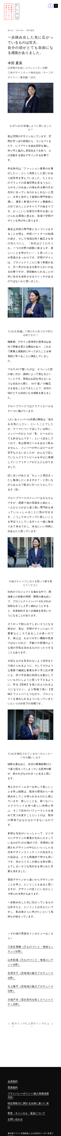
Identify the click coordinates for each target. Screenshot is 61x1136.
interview (20, 30)
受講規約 (13, 1087)
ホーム (10, 30)
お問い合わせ (15, 1119)
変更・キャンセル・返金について (26, 1113)
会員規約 (13, 1081)
